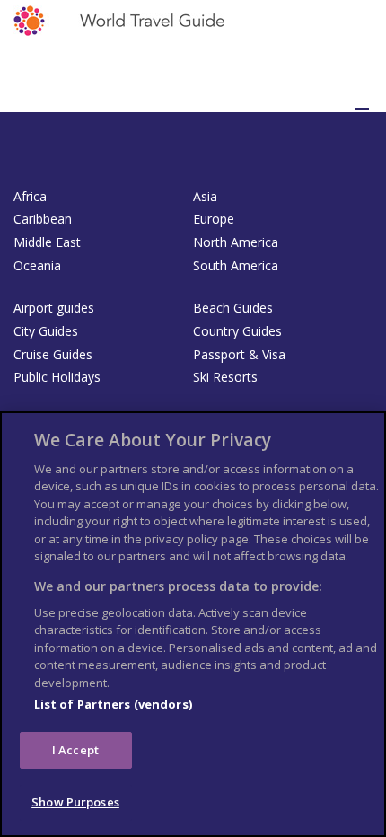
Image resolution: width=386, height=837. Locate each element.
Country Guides (237, 330)
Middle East (47, 242)
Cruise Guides (52, 354)
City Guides (45, 330)
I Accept (75, 750)
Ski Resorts (225, 376)
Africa (30, 196)
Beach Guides (233, 307)
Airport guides (53, 307)
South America (235, 265)
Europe (213, 218)
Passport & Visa (239, 354)
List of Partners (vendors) (113, 704)
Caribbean (42, 218)
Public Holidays (57, 376)
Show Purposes (75, 802)
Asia (205, 196)
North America (235, 242)
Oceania (37, 265)
